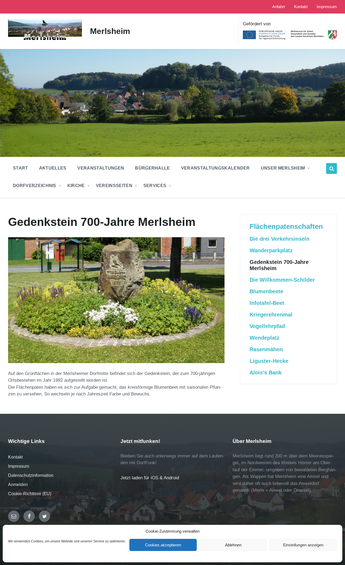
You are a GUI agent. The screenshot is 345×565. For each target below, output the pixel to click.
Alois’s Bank (266, 372)
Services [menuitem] (155, 185)
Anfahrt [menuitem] (278, 7)
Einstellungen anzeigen (303, 545)
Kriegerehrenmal (271, 315)
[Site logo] (45, 40)
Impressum (18, 466)
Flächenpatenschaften (286, 226)
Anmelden (18, 484)
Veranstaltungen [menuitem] (100, 168)
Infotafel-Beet (267, 303)
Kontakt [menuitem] (301, 7)
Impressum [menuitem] (327, 7)
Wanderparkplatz (271, 250)
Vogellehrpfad (267, 326)
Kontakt (15, 457)
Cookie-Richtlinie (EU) (29, 493)
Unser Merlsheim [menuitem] (283, 168)
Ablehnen (233, 545)
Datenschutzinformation (30, 475)
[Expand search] (331, 168)
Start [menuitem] (20, 168)
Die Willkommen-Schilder (282, 280)
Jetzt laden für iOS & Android (149, 477)
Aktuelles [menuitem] (53, 168)
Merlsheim (110, 31)
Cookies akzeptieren (163, 545)
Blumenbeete (266, 291)
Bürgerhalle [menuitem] (152, 168)
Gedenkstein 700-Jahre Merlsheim (279, 265)
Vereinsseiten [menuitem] (114, 185)
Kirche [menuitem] (76, 185)
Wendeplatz (265, 338)
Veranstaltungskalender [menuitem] (215, 168)
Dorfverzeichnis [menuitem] (34, 185)
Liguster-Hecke (269, 361)
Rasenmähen (266, 349)
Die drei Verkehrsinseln (279, 239)
